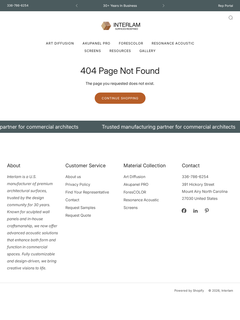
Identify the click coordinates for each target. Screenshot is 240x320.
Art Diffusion (60, 43)
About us (73, 176)
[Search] (230, 17)
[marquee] (120, 127)
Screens (92, 51)
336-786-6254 (17, 5)
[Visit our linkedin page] (195, 210)
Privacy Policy (77, 184)
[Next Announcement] (164, 6)
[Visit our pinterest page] (207, 210)
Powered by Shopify (189, 290)
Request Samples (80, 207)
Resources (120, 51)
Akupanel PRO (96, 43)
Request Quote (78, 215)
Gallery (147, 51)
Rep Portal (225, 5)
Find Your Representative (87, 192)
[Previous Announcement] (77, 6)
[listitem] (120, 5)
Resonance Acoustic (173, 43)
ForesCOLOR (131, 43)
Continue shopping (120, 98)
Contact (72, 199)
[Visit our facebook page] (184, 210)
